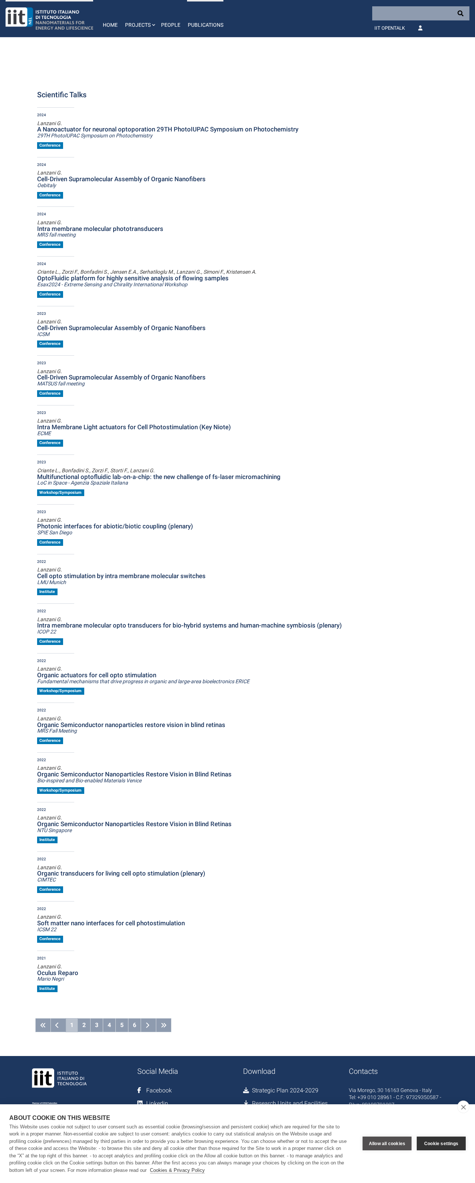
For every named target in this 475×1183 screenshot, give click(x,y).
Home (110, 25)
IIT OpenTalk (389, 28)
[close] (463, 1107)
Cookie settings (441, 1143)
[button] (139, 18)
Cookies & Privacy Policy (177, 1170)
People (170, 25)
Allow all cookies (387, 1143)
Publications (205, 25)
